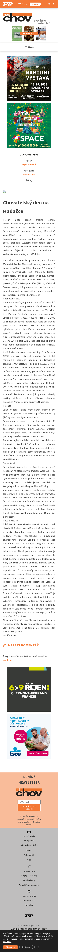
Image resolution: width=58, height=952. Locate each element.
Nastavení (26, 947)
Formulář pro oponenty (29, 885)
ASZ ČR (28, 928)
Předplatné (29, 840)
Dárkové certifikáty (29, 845)
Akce (29, 859)
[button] (29, 807)
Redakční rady (29, 880)
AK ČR (14, 928)
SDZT (44, 928)
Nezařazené (29, 174)
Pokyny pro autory (29, 875)
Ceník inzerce (29, 900)
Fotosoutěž (29, 855)
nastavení (7, 941)
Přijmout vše (10, 947)
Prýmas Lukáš (29, 164)
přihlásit (7, 659)
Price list (29, 905)
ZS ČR (21, 928)
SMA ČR (36, 928)
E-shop (29, 850)
